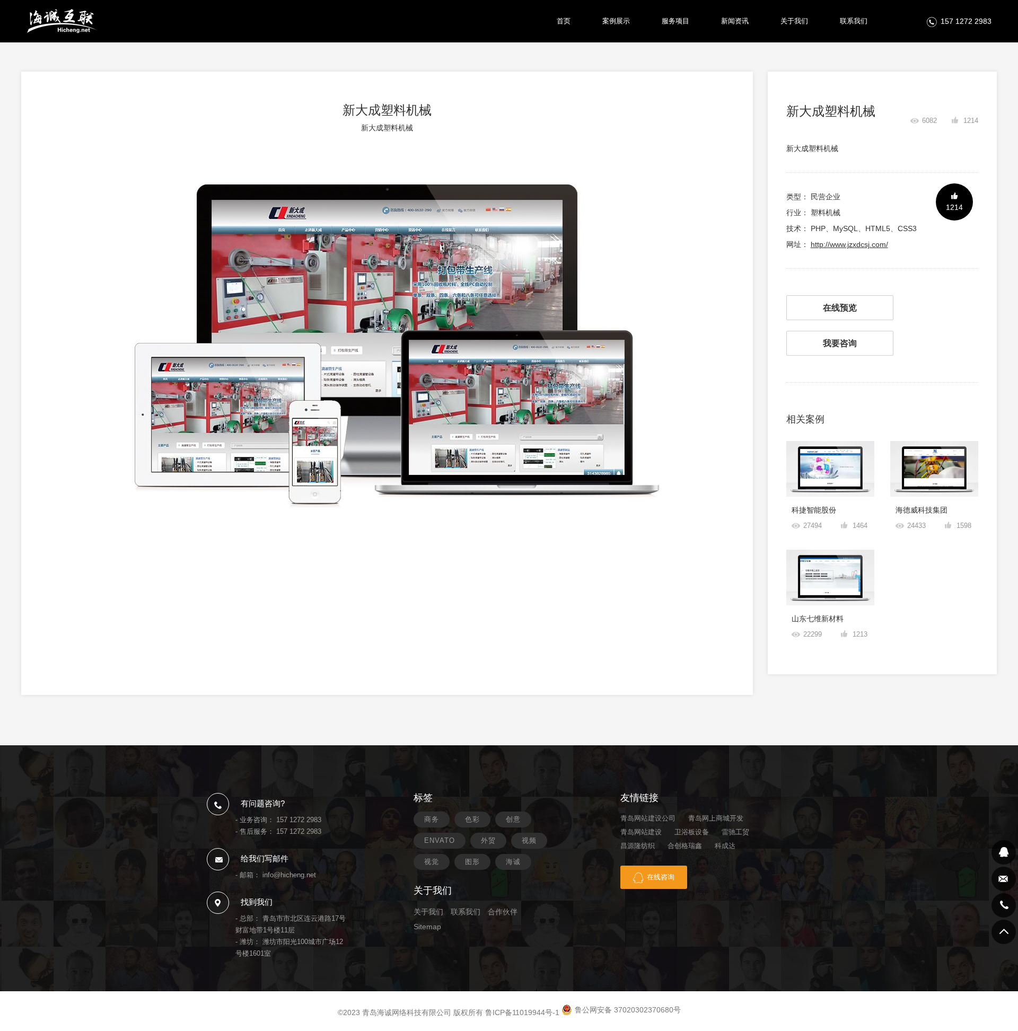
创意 (513, 819)
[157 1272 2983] (1003, 905)
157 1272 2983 (966, 21)
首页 (564, 21)
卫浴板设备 (691, 832)
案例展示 (616, 21)
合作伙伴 (502, 911)
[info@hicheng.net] (1003, 879)
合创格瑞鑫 (685, 846)
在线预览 (840, 307)
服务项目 (675, 21)
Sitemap (427, 926)
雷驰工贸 (735, 832)
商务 (431, 819)
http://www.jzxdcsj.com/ (849, 244)
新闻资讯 (735, 21)
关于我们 (794, 21)
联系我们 (853, 21)
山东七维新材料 (818, 618)
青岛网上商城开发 (715, 818)
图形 (472, 862)
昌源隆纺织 (637, 846)
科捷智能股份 (814, 510)
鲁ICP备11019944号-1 (522, 1012)
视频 (529, 840)
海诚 (513, 862)
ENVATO (439, 840)
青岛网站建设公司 (647, 818)
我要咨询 (840, 343)
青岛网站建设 (641, 832)
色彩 (472, 819)
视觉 (431, 862)
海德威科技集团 (921, 510)
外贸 (488, 840)
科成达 (725, 846)
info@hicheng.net (289, 875)
